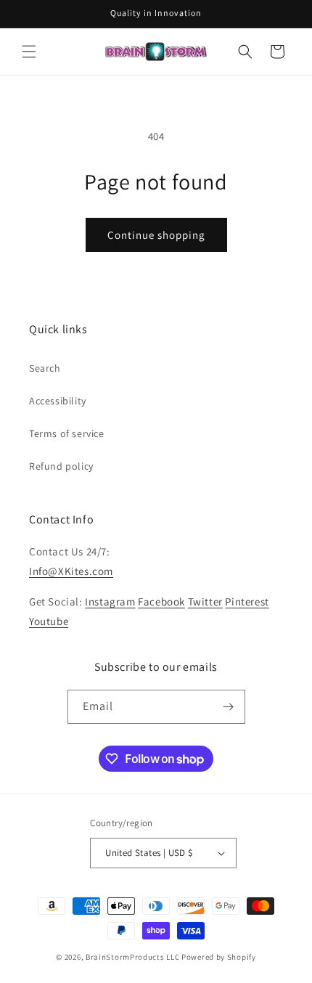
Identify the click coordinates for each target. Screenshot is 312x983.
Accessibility (57, 400)
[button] (29, 52)
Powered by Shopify (218, 957)
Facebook (161, 601)
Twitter (205, 601)
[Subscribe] (229, 707)
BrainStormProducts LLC (132, 957)
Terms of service (66, 433)
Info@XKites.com (71, 571)
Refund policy (61, 466)
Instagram (110, 601)
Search (45, 368)
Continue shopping (156, 235)
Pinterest (246, 601)
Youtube (48, 621)
